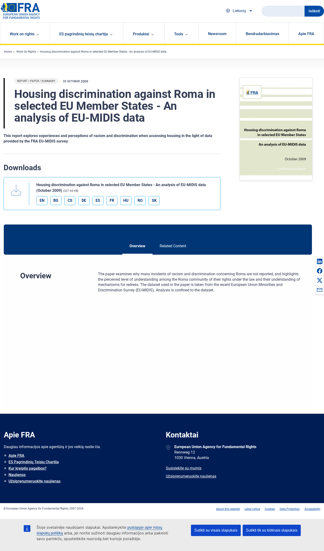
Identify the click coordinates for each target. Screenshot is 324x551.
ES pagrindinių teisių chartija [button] (83, 34)
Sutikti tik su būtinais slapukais (271, 530)
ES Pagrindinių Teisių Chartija (34, 462)
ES (98, 200)
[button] (319, 261)
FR (112, 200)
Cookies (270, 509)
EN (42, 200)
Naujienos (17, 475)
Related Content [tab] (173, 246)
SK (154, 200)
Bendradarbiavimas (262, 34)
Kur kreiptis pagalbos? (27, 468)
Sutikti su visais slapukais (215, 530)
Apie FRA (306, 34)
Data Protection (290, 509)
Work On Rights (26, 51)
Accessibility (312, 509)
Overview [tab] (137, 246)
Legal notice (252, 509)
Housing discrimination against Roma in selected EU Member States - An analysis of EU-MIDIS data (103, 51)
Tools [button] (178, 34)
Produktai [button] (141, 34)
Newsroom (217, 34)
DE (84, 200)
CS (70, 200)
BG (55, 200)
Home (8, 51)
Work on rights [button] (22, 34)
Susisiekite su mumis (183, 468)
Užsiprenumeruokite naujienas (34, 481)
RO (140, 200)
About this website (228, 509)
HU (126, 200)
